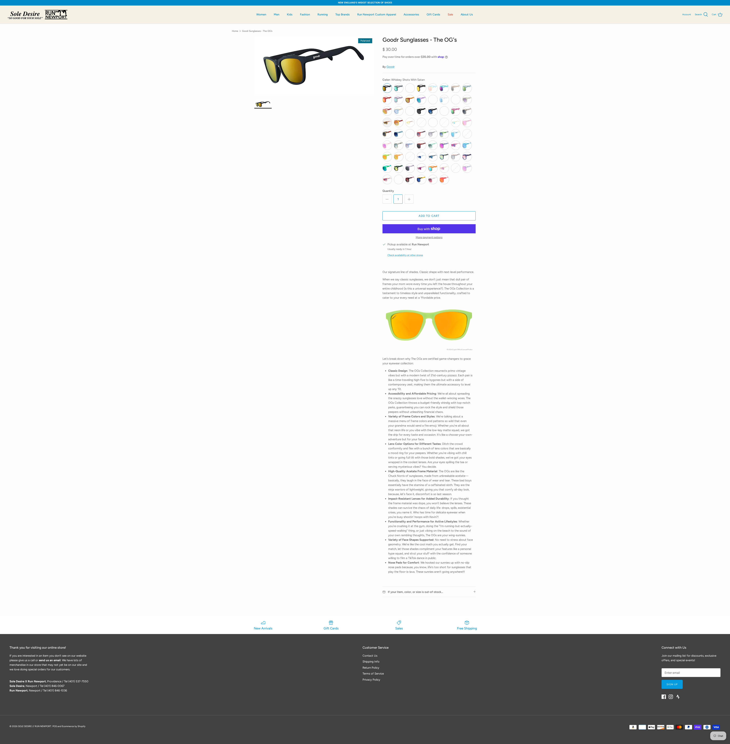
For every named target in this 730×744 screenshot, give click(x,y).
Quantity (388, 191)
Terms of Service (373, 673)
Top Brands (342, 14)
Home (235, 31)
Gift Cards (433, 14)
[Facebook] (664, 697)
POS (54, 726)
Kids (289, 14)
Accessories (411, 14)
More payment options (429, 237)
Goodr (390, 67)
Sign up (672, 684)
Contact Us (370, 655)
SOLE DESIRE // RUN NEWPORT (34, 726)
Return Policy (371, 667)
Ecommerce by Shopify (73, 726)
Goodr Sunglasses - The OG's (257, 31)
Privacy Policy (371, 679)
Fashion (305, 14)
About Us (467, 14)
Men (276, 14)
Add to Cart (429, 216)
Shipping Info (371, 661)
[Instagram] (671, 697)
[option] (314, 66)
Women (261, 14)
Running (322, 14)
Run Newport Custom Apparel (376, 14)
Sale (450, 14)
